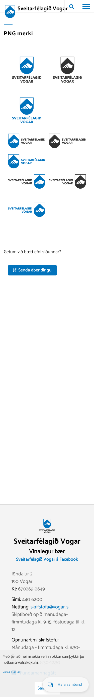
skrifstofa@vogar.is (49, 607)
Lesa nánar (12, 671)
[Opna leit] (71, 6)
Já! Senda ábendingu (32, 270)
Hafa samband (70, 684)
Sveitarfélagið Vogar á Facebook (47, 559)
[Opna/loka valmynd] (86, 6)
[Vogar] (47, 534)
